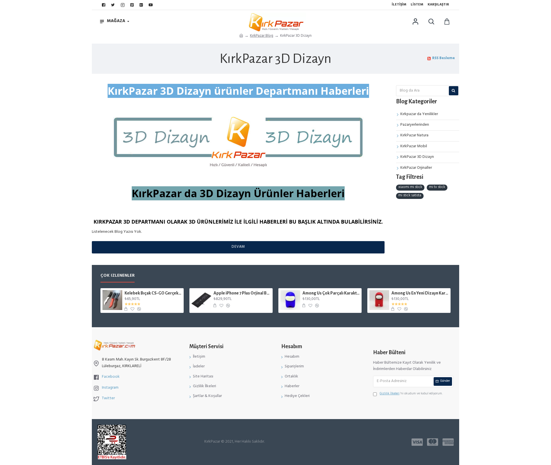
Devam (238, 247)
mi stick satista (409, 196)
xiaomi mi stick (410, 188)
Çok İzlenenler (117, 277)
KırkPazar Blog (261, 36)
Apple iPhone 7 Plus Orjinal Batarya (242, 293)
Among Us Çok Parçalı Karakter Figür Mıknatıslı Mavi (331, 293)
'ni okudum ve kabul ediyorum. (411, 394)
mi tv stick (437, 188)
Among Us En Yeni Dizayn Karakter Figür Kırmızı (420, 293)
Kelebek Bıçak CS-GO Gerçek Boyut (153, 293)
